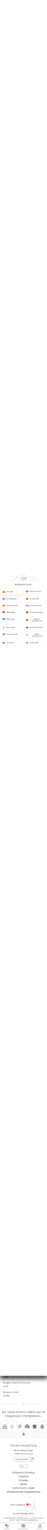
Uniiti (31, 1514)
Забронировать (23, 1528)
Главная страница (23, 1472)
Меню (23, 1484)
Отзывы (23, 1480)
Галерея (24, 1476)
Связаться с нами (23, 1488)
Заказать (7, 1528)
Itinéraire (40, 1528)
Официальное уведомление (23, 1492)
